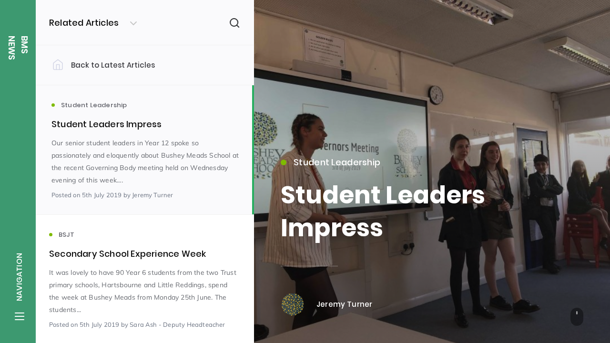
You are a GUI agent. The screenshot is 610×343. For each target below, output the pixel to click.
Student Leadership (337, 162)
